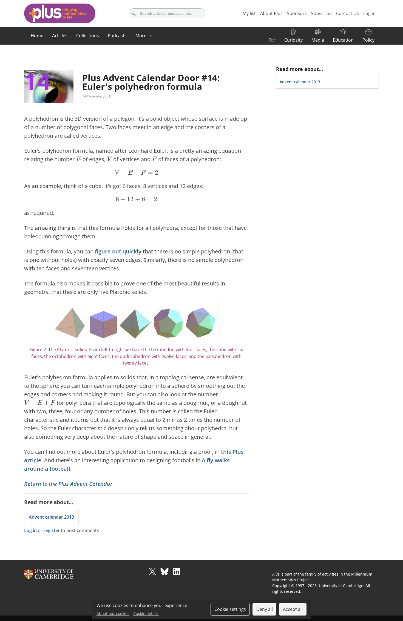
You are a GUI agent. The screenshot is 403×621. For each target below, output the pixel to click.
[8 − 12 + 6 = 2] (136, 199)
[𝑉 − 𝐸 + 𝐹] (39, 402)
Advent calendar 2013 (51, 517)
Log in (30, 530)
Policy (368, 40)
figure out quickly (118, 251)
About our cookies (113, 613)
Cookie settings (230, 609)
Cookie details (146, 613)
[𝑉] (109, 158)
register (52, 530)
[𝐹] (154, 158)
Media (317, 40)
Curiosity (293, 40)
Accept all (293, 609)
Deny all (264, 609)
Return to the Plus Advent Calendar (68, 483)
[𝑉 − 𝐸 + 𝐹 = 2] (136, 172)
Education (343, 40)
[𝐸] (78, 158)
